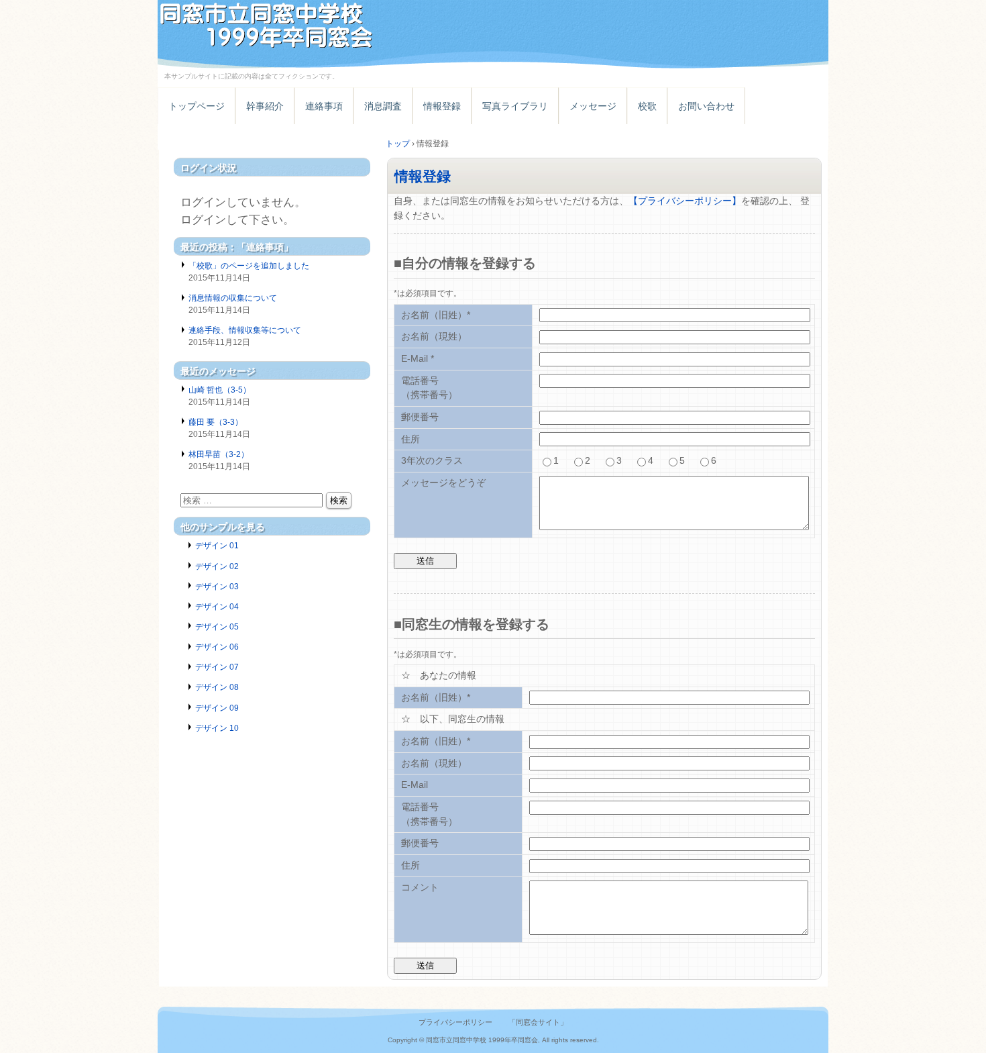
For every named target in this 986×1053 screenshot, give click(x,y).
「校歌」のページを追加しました (248, 265)
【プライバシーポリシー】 (684, 200)
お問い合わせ (706, 106)
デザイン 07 (217, 667)
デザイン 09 (217, 708)
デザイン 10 (217, 728)
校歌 (647, 106)
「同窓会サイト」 (537, 1022)
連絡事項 (324, 106)
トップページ (196, 106)
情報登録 (442, 106)
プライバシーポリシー (455, 1022)
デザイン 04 (217, 606)
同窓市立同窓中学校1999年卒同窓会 (312, 25)
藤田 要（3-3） (215, 422)
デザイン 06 (217, 647)
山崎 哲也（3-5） (219, 390)
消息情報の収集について (232, 298)
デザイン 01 (217, 545)
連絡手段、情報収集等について (244, 330)
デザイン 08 (217, 687)
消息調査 (383, 106)
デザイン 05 (217, 627)
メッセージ (592, 106)
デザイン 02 (217, 566)
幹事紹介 (265, 106)
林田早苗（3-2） (218, 454)
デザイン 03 (217, 586)
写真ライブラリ (515, 106)
